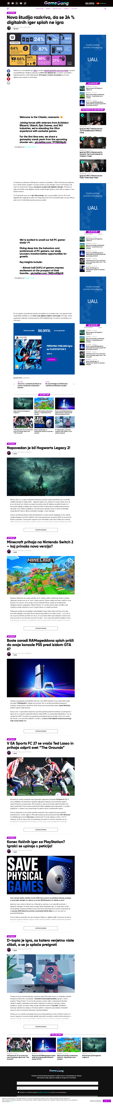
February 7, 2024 (29, 278)
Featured (27, 377)
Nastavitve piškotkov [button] (96, 1101)
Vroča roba (39, 8)
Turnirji (66, 8)
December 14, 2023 (30, 147)
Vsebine (48, 8)
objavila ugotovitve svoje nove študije (56, 70)
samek (15, 453)
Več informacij (51, 359)
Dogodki (74, 8)
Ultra (35, 70)
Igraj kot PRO (57, 8)
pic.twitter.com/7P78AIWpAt (50, 142)
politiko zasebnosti (43, 1092)
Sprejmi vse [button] (107, 1101)
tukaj (11, 1101)
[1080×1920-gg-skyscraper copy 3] (93, 81)
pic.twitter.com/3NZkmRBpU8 (47, 273)
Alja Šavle (16, 28)
